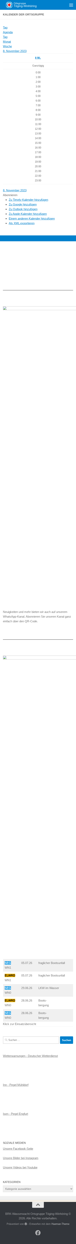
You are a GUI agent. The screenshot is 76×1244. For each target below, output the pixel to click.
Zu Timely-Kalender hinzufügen (28, 199)
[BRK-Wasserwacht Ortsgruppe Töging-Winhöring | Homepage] (26, 5)
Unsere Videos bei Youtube (20, 1167)
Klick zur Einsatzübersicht (19, 1024)
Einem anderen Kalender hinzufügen (32, 218)
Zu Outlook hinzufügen (23, 209)
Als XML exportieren (21, 223)
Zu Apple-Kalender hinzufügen (28, 213)
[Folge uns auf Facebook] (38, 1233)
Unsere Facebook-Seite (18, 1148)
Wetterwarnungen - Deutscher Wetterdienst (30, 1056)
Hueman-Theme (60, 1223)
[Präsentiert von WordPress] (26, 1224)
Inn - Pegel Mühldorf (15, 1084)
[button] (10, 195)
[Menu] (71, 5)
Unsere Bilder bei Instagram (20, 1158)
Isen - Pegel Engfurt (15, 1113)
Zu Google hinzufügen (23, 204)
